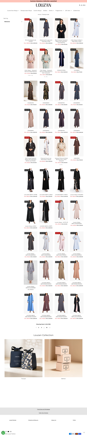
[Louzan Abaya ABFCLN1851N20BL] (46, 241)
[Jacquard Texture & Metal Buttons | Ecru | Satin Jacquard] (61, 146)
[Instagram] (10, 431)
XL (32, 75)
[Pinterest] (5, 431)
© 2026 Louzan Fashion (10, 434)
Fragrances (59, 10)
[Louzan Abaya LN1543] (30, 212)
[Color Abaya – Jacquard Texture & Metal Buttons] (30, 58)
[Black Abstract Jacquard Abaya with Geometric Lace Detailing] (61, 28)
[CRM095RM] (30, 118)
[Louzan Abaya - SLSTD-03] (61, 210)
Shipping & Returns (33, 420)
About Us (53, 420)
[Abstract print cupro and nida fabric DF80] (46, 28)
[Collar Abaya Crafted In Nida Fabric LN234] (76, 28)
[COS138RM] (76, 58)
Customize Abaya (12, 10)
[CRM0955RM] (46, 91)
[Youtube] (8, 431)
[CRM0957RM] (61, 91)
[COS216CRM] (30, 91)
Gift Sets (67, 10)
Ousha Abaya (37, 10)
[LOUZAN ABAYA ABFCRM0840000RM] (61, 270)
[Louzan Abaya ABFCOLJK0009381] (30, 272)
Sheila (51, 10)
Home (39, 14)
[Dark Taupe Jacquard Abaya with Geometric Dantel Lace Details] (30, 146)
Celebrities (76, 10)
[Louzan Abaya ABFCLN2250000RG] (76, 241)
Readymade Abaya (26, 10)
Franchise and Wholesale (43, 409)
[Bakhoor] (63, 358)
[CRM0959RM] (76, 91)
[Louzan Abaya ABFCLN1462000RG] (76, 210)
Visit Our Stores (43, 413)
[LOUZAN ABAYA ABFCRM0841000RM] (76, 270)
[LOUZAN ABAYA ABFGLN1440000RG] (76, 303)
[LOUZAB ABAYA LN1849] (61, 181)
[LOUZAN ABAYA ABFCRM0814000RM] (46, 270)
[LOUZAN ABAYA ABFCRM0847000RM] (61, 303)
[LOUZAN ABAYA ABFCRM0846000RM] (46, 303)
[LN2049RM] (76, 146)
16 (46, 327)
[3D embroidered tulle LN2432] (30, 28)
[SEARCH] (80, 5)
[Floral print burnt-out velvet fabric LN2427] (46, 146)
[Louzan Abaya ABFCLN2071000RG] (61, 241)
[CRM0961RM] (46, 118)
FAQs (74, 420)
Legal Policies (12, 420)
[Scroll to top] (84, 432)
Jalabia (45, 10)
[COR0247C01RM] (61, 58)
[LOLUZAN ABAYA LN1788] (30, 181)
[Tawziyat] (23, 358)
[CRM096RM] (76, 118)
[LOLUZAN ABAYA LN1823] (46, 181)
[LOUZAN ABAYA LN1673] (46, 212)
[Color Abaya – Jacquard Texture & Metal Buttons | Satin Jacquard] (46, 58)
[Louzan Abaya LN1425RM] (76, 181)
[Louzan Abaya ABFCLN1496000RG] (30, 241)
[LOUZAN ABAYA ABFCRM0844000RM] (30, 303)
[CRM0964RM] (61, 118)
